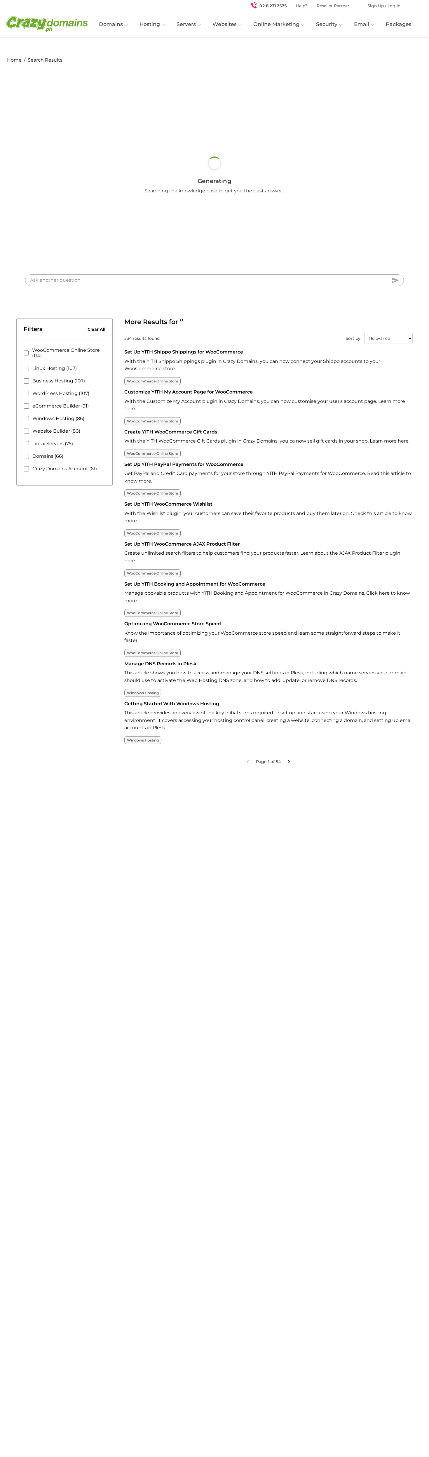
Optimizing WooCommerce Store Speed (172, 623)
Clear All (96, 329)
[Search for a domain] (413, 6)
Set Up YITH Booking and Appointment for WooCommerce (194, 584)
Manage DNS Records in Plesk (160, 663)
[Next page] (289, 761)
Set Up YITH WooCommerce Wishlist (168, 504)
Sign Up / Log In (383, 5)
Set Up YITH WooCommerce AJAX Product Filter (182, 544)
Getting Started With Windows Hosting (171, 703)
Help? (301, 5)
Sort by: (353, 338)
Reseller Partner (333, 5)
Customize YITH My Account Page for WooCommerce (188, 392)
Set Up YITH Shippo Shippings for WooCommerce (183, 352)
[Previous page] (247, 761)
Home (14, 60)
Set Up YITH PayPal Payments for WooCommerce (183, 464)
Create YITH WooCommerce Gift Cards (170, 432)
